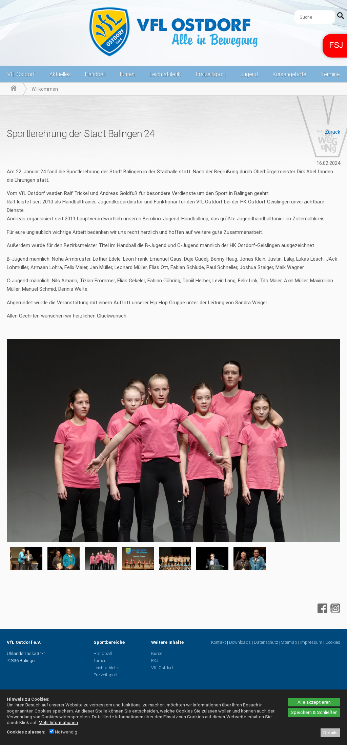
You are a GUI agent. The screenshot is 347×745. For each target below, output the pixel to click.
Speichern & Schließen (314, 712)
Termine (330, 74)
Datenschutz (266, 642)
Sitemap (289, 642)
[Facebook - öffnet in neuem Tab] (321, 612)
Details (330, 732)
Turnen (127, 74)
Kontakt (218, 642)
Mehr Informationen (58, 722)
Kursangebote (289, 74)
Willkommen (45, 89)
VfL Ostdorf (21, 74)
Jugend (249, 74)
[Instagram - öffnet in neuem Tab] (334, 612)
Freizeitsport (211, 74)
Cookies (332, 642)
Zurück (332, 132)
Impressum (311, 642)
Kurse (156, 653)
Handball (95, 74)
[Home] (13, 89)
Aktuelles (60, 74)
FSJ (154, 660)
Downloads (240, 642)
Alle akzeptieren (314, 702)
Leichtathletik (165, 74)
